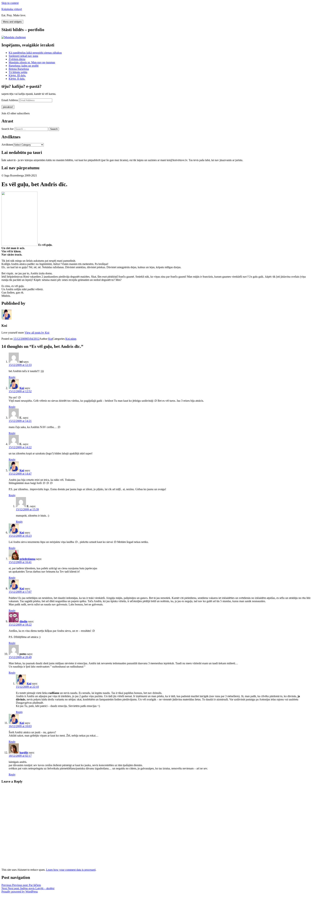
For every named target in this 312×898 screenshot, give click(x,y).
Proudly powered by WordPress (19, 891)
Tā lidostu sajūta (18, 72)
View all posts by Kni (37, 332)
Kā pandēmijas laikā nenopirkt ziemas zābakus (35, 52)
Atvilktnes (7, 144)
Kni (50, 338)
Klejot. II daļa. (17, 78)
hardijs (24, 752)
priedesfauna (27, 558)
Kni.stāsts (70, 338)
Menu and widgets (12, 21)
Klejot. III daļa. (17, 75)
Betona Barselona (19, 68)
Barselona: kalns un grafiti (23, 65)
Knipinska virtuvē (11, 9)
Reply (12, 377)
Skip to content (10, 3)
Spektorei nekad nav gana (23, 55)
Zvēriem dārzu (17, 59)
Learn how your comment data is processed (71, 869)
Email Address (10, 100)
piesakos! (8, 107)
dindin (23, 621)
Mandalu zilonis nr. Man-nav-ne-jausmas (32, 62)
